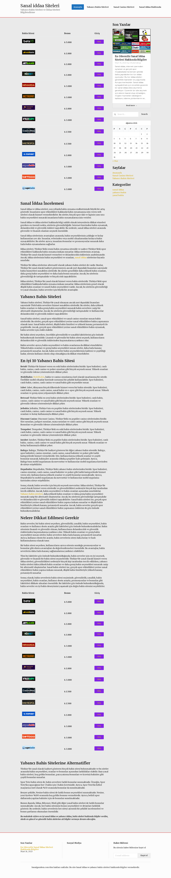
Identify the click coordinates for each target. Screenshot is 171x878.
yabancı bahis (119, 192)
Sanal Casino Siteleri (122, 176)
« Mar (115, 161)
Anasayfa (117, 173)
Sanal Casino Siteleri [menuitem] (124, 7)
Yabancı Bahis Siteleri (123, 178)
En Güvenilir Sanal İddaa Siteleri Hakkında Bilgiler (36, 848)
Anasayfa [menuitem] (78, 7)
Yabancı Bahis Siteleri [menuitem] (98, 7)
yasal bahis (118, 195)
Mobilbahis (39, 377)
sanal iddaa (118, 190)
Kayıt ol (144, 855)
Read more (130, 105)
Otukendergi (135, 63)
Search (144, 114)
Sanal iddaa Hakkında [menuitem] (150, 7)
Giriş (99, 42)
